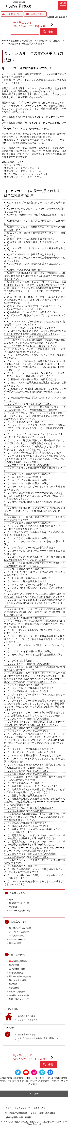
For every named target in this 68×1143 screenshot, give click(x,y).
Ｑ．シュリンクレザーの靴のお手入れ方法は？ (31, 584)
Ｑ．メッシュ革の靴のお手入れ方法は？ (28, 770)
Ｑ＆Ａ (33, 1113)
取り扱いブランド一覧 (19, 903)
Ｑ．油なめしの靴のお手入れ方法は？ (26, 823)
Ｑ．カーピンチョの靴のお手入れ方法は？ (29, 480)
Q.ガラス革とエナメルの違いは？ (24, 269)
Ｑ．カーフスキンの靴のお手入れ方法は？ (29, 483)
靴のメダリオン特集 (18, 980)
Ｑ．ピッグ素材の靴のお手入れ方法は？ (28, 691)
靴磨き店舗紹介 (18, 961)
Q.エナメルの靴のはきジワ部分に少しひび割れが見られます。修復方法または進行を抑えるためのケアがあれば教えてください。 (34, 276)
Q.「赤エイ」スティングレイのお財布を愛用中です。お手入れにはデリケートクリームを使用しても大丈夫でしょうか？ (34, 291)
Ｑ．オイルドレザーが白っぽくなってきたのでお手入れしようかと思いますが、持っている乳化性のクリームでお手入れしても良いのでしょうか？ (34, 458)
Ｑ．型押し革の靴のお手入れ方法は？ (26, 795)
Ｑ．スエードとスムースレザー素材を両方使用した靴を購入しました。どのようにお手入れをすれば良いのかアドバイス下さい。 (34, 639)
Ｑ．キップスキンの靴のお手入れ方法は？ (29, 523)
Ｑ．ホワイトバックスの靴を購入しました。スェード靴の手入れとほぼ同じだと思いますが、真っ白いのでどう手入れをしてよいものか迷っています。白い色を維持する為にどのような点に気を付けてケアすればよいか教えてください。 (34, 740)
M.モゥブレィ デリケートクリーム (22, 171)
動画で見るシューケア (19, 999)
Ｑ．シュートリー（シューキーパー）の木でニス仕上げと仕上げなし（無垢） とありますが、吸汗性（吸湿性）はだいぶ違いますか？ (34, 612)
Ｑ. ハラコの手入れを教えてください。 (27, 336)
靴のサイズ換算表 (17, 992)
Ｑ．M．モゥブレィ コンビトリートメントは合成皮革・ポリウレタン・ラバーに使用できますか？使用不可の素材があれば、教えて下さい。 (34, 416)
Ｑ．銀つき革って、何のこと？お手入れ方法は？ (32, 853)
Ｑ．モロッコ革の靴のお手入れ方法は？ (28, 774)
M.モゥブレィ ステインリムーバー (22, 168)
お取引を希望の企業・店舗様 (18, 1117)
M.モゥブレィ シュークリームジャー (24, 177)
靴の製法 (13, 984)
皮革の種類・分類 (17, 969)
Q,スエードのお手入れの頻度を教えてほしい (30, 239)
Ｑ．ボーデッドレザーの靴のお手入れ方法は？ (31, 752)
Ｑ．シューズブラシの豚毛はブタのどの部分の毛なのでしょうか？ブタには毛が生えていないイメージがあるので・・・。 (34, 602)
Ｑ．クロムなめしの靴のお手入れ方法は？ (29, 538)
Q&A (11, 899)
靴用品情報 (14, 988)
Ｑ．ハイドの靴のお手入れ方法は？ (25, 685)
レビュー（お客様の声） (20, 910)
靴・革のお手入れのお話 (20, 928)
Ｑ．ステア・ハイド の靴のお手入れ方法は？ (30, 651)
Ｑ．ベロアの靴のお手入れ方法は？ (25, 728)
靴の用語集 (14, 965)
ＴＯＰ (8, 1108)
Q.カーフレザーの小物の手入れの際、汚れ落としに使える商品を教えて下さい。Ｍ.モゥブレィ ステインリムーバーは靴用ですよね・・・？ (35, 300)
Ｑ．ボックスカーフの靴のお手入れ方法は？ (30, 749)
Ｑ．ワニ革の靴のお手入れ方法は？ (25, 783)
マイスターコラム (17, 936)
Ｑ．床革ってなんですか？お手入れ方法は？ (30, 807)
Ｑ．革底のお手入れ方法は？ (22, 866)
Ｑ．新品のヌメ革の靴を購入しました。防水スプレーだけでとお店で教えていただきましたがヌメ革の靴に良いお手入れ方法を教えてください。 (34, 817)
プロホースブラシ (13, 165)
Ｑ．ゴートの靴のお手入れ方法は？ (25, 569)
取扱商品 (13, 907)
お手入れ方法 (40, 1108)
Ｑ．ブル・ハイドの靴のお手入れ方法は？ (29, 718)
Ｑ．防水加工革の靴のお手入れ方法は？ (28, 856)
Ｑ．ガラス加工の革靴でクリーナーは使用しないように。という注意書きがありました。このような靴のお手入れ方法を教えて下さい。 (34, 495)
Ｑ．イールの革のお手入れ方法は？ (25, 422)
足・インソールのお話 (19, 932)
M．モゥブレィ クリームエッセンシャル (26, 174)
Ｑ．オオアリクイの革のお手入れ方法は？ (29, 464)
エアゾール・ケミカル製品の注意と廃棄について (38, 1039)
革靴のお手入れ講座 (26, 1016)
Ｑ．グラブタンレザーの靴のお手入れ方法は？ (31, 547)
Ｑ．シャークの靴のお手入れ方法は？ (26, 581)
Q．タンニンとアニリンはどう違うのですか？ (31, 327)
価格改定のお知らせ (26, 1034)
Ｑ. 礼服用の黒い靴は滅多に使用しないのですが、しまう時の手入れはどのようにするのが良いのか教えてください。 (35, 391)
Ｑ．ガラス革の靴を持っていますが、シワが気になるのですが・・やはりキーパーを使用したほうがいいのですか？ (34, 510)
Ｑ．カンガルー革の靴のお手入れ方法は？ (27, 68)
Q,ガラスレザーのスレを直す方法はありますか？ (32, 254)
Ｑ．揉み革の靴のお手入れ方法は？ (25, 810)
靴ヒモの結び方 (16, 973)
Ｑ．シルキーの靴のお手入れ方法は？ (26, 618)
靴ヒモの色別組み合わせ (20, 976)
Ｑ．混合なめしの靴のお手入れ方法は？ (28, 826)
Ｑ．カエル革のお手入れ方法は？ (24, 477)
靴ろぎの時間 (15, 943)
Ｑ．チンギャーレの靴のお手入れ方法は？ (29, 663)
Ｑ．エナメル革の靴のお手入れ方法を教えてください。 (36, 452)
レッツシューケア (17, 939)
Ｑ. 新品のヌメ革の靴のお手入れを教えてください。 (34, 379)
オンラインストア (22, 1108)
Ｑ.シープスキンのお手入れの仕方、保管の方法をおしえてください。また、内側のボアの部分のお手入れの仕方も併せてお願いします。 (35, 624)
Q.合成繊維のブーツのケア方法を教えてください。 (34, 312)
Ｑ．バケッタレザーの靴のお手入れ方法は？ (30, 688)
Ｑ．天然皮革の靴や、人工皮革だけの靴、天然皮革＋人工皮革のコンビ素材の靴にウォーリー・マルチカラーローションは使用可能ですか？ (34, 801)
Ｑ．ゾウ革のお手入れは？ (21, 660)
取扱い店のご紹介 (47, 1113)
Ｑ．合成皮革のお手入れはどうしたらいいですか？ (33, 786)
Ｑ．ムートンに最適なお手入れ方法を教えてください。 (36, 755)
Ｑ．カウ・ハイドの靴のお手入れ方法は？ (29, 474)
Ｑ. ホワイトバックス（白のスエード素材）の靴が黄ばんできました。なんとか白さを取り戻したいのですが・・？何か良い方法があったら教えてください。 (35, 343)
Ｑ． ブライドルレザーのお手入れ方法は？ (29, 403)
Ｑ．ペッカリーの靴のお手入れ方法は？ (28, 731)
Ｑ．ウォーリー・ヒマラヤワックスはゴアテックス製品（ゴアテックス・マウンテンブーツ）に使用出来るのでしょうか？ (34, 428)
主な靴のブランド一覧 (19, 995)
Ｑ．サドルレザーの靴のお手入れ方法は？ (29, 578)
